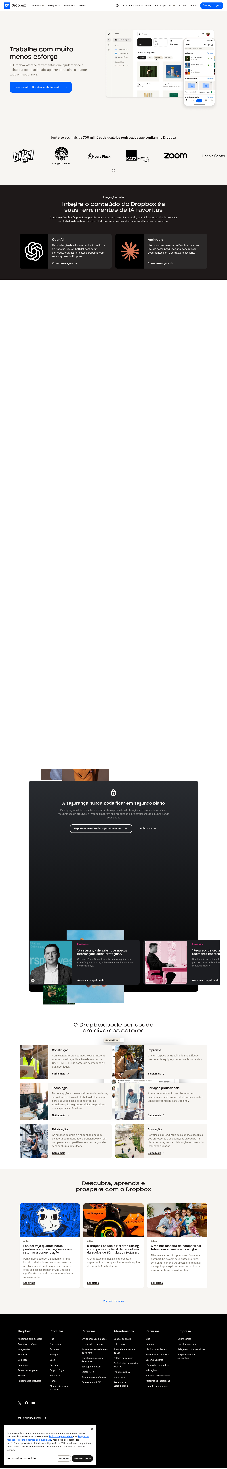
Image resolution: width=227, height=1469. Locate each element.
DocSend (54, 1365)
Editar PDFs (88, 1372)
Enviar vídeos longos (92, 1344)
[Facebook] (26, 1402)
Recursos (22, 1354)
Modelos (22, 1375)
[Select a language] (117, 5)
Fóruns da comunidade (157, 1365)
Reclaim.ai (55, 1375)
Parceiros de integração (157, 1380)
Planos (53, 1380)
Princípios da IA (122, 1372)
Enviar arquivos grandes (94, 1339)
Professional (56, 1344)
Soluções (22, 1359)
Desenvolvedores (154, 1359)
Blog (147, 1339)
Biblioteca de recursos (157, 1354)
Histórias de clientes (156, 1349)
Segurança (23, 1365)
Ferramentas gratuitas (29, 1380)
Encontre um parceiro (156, 1386)
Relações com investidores (191, 1349)
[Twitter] (19, 1402)
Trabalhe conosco (186, 1344)
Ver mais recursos (113, 1301)
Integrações (24, 1349)
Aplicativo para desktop (30, 1339)
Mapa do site (120, 1377)
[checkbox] (113, 170)
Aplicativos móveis (27, 1344)
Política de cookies (123, 1358)
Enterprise (55, 1354)
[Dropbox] (17, 5)
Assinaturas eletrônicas (94, 1377)
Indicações (151, 1370)
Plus (52, 1339)
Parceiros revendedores (157, 1375)
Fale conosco (120, 1344)
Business (54, 1349)
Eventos (149, 1344)
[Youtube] (33, 1402)
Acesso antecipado (28, 1370)
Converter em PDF (91, 1382)
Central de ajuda (122, 1339)
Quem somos (184, 1339)
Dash (52, 1359)
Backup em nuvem (91, 1366)
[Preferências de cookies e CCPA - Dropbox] (50, 1445)
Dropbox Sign (57, 1370)
